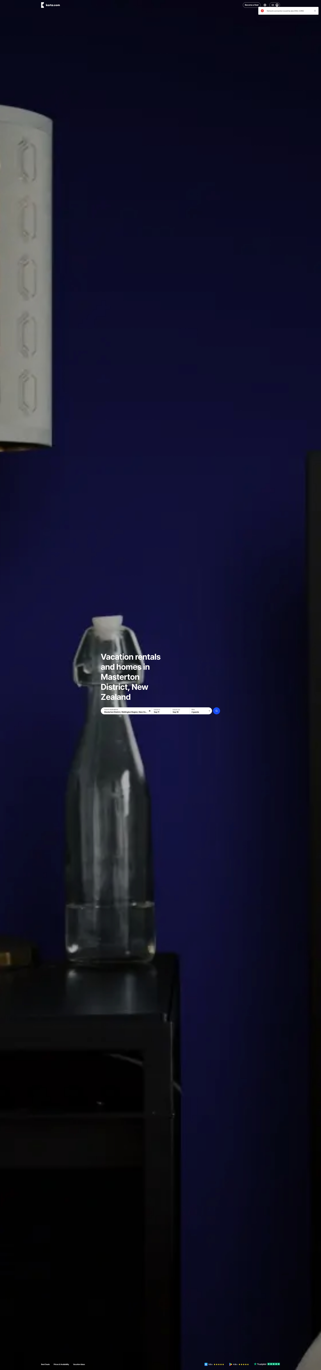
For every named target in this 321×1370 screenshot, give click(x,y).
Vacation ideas (79, 1364)
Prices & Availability (61, 1364)
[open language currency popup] (264, 5)
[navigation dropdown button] (275, 5)
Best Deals (45, 1364)
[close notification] (314, 10)
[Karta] (50, 5)
